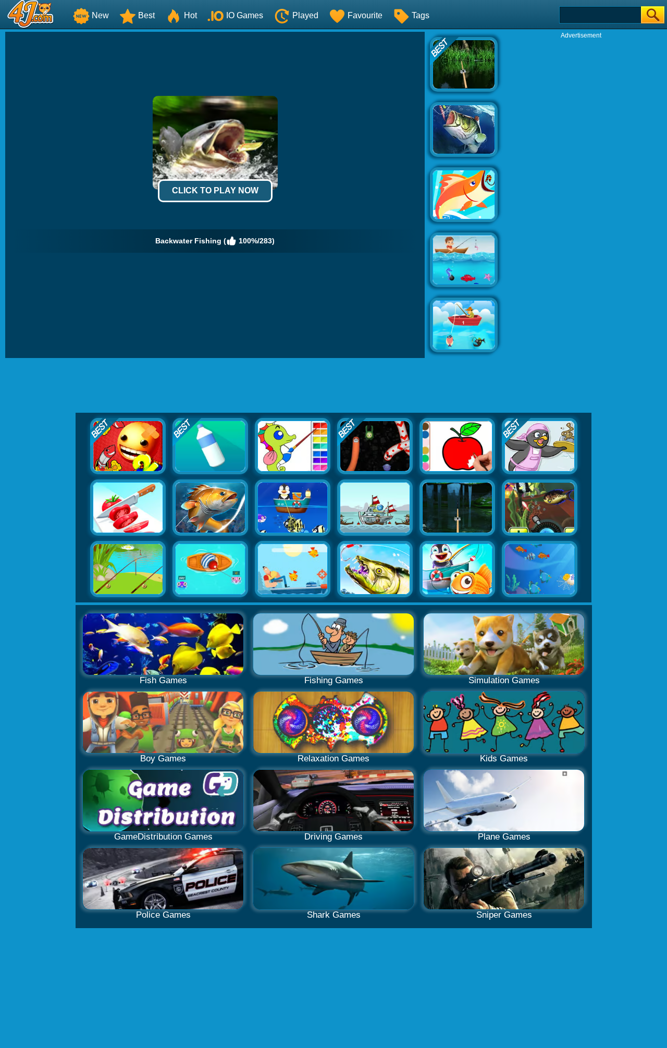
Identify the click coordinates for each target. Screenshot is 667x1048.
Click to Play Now (215, 190)
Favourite (365, 15)
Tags (420, 15)
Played (305, 15)
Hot (190, 15)
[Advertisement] (581, 196)
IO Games (244, 15)
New (100, 15)
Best (146, 15)
